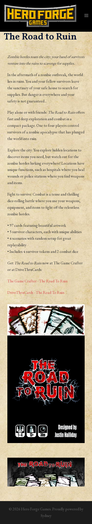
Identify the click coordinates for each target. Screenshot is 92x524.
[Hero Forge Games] (40, 15)
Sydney (46, 515)
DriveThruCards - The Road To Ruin (35, 292)
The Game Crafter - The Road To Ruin (37, 281)
